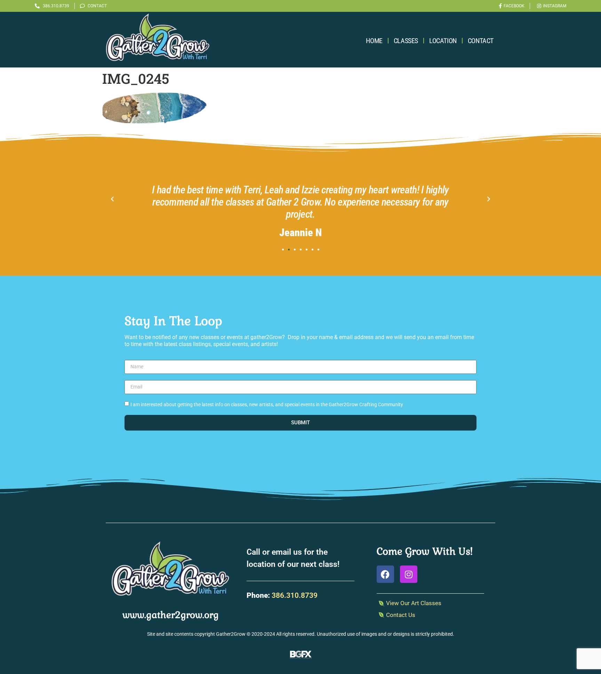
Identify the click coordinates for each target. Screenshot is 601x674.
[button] (112, 199)
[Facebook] (385, 574)
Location (443, 41)
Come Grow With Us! (425, 551)
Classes (406, 41)
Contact (481, 41)
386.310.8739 (295, 595)
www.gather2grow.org (170, 615)
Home (374, 41)
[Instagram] (408, 574)
